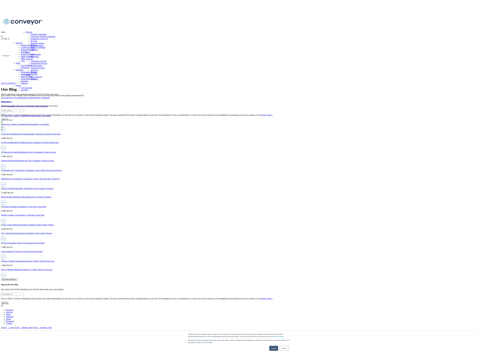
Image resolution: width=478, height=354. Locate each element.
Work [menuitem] (18, 63)
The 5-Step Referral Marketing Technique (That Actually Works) (26, 233)
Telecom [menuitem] (24, 83)
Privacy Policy (278, 336)
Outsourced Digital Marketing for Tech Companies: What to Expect (27, 161)
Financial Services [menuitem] (28, 79)
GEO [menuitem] (23, 61)
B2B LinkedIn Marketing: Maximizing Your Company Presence (26, 197)
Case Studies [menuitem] (26, 65)
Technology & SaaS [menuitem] (29, 72)
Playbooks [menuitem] (25, 68)
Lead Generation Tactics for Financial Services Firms (22, 251)
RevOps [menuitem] (24, 52)
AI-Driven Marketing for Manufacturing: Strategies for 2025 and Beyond (30, 142)
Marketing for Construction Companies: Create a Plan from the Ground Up (30, 179)
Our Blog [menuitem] (24, 90)
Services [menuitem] (19, 43)
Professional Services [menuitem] (29, 74)
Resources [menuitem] (10, 321)
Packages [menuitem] (9, 310)
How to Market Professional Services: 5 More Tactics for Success (26, 270)
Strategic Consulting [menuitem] (29, 45)
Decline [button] (284, 348)
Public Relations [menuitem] (27, 56)
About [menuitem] (18, 85)
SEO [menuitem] (23, 59)
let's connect (6, 102)
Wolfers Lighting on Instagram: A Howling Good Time (22, 215)
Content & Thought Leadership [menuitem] (33, 47)
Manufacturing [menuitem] (26, 77)
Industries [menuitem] (19, 70)
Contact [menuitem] (9, 323)
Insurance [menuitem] (24, 81)
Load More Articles (9, 279)
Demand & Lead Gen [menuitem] (29, 50)
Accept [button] (273, 348)
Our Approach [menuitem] (26, 88)
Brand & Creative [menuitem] (28, 54)
